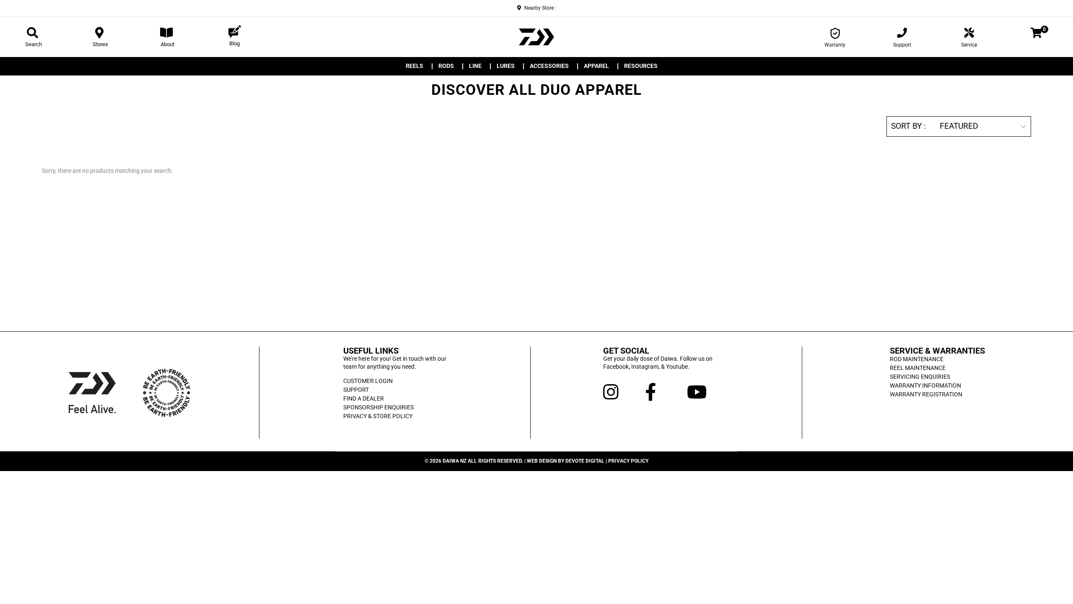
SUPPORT (356, 389)
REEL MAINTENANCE (918, 367)
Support (902, 45)
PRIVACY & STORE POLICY (377, 416)
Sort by (906, 126)
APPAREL (596, 66)
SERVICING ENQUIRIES (920, 376)
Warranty (834, 45)
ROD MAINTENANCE (916, 359)
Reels (414, 66)
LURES (506, 66)
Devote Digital (584, 461)
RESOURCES (641, 66)
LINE (475, 66)
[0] (1036, 34)
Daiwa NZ (455, 461)
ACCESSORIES (549, 66)
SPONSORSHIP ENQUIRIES (378, 407)
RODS (446, 66)
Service (969, 45)
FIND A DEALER (363, 398)
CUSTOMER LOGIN (368, 381)
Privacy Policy (628, 461)
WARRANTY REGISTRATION (926, 394)
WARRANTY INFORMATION (925, 385)
